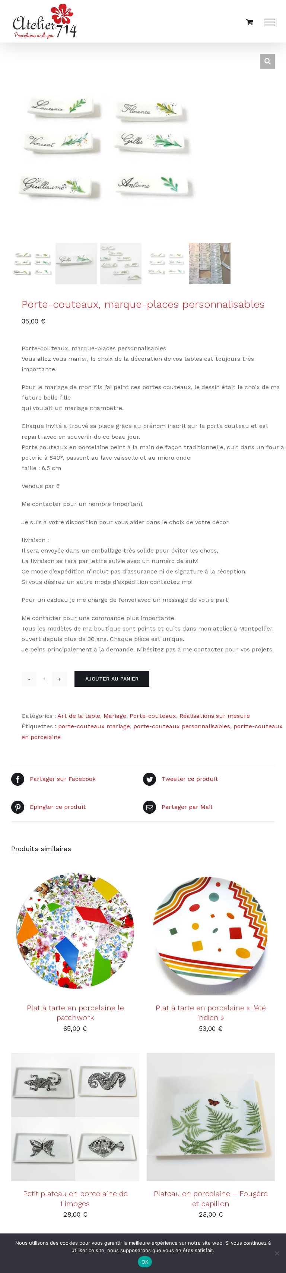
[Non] (276, 1253)
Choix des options (57, 1118)
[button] (267, 61)
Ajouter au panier (112, 679)
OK (145, 1262)
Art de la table (78, 715)
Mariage (115, 715)
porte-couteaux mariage (94, 726)
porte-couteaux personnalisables (181, 726)
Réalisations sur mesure (214, 715)
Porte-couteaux (153, 715)
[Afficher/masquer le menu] (269, 22)
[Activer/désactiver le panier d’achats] (249, 22)
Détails (110, 932)
